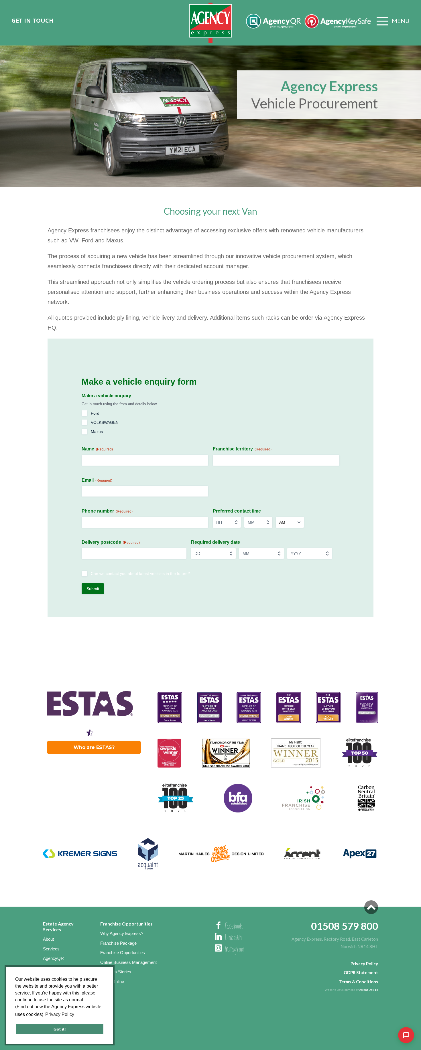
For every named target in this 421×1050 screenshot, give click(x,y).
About (48, 939)
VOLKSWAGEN (105, 422)
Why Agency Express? (121, 933)
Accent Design (368, 989)
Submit (92, 588)
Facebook (234, 926)
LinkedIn (233, 938)
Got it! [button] (60, 1029)
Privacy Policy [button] (59, 1014)
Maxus (97, 431)
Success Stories (115, 971)
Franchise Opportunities (122, 952)
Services (51, 948)
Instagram (234, 949)
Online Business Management (128, 962)
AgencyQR (53, 958)
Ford (95, 413)
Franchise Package (118, 943)
